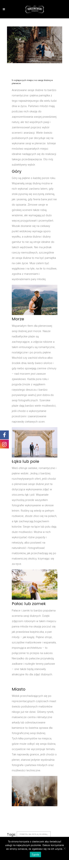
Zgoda (35, 854)
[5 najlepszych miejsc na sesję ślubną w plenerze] (34, 44)
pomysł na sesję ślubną (34, 834)
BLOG (40, 69)
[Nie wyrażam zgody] (64, 848)
